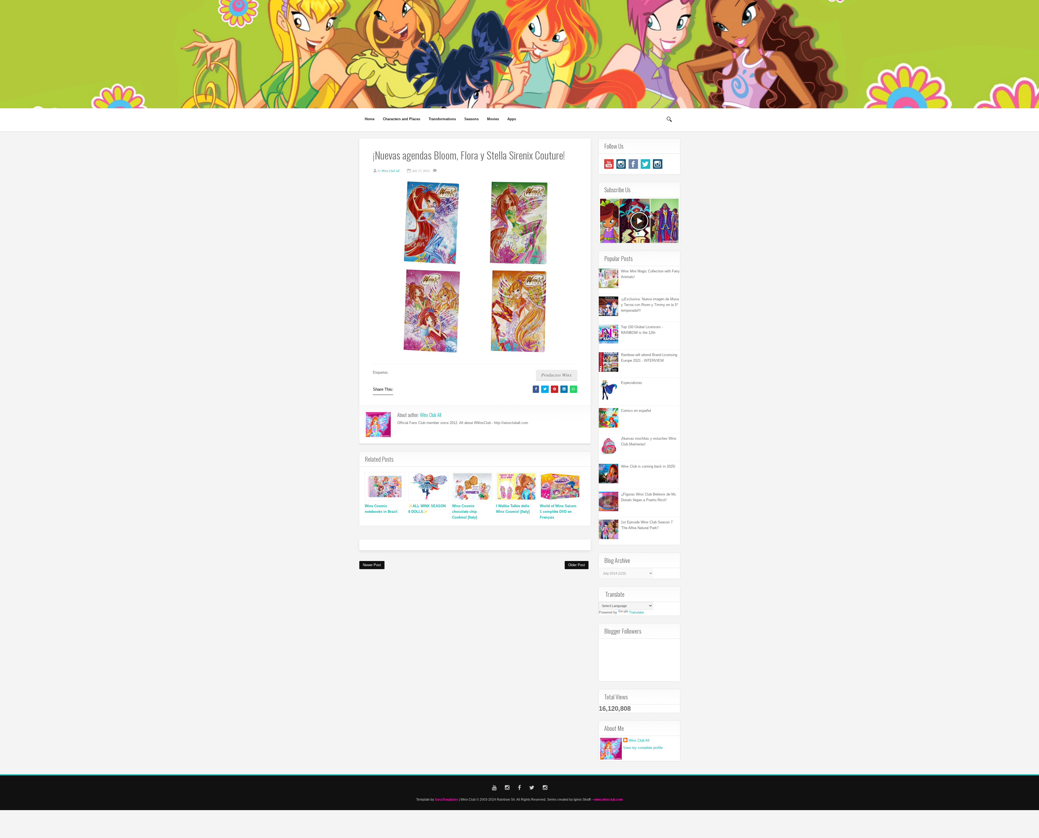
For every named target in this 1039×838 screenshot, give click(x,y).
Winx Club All (430, 414)
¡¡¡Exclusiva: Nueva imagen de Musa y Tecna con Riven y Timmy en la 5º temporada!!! (650, 304)
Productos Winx (556, 375)
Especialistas (631, 383)
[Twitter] (645, 164)
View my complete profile (643, 748)
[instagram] (621, 164)
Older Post (576, 565)
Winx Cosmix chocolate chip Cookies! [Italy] (464, 511)
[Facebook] (633, 164)
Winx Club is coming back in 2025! (648, 466)
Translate (636, 612)
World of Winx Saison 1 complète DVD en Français (558, 511)
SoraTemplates (446, 799)
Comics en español (636, 411)
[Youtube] (609, 164)
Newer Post (372, 565)
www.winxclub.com (608, 799)
